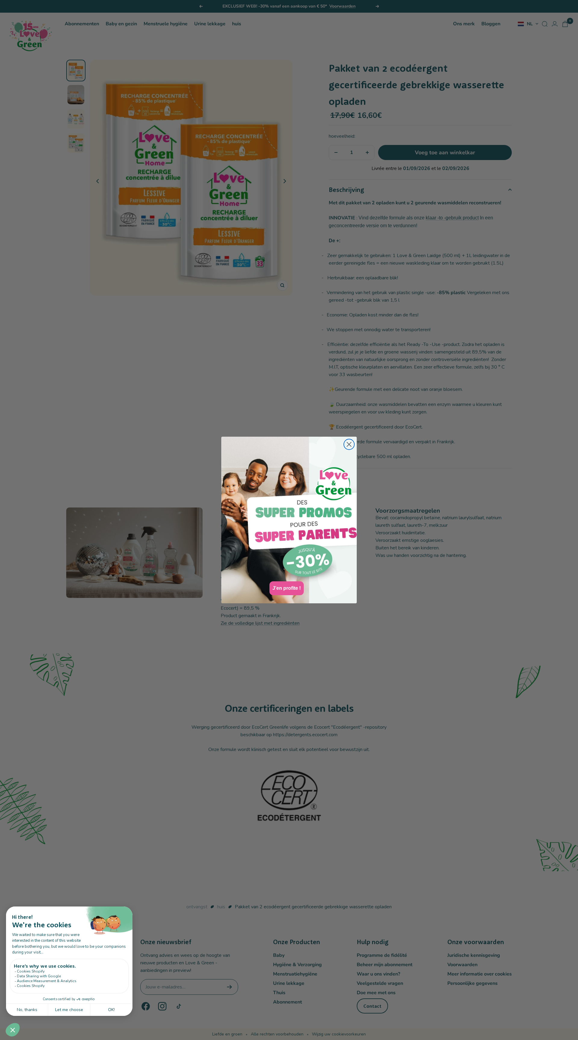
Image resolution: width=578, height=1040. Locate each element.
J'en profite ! (286, 588)
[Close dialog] (349, 444)
